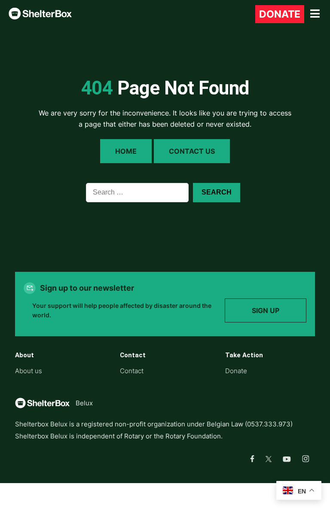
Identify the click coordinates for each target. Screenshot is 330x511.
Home (126, 151)
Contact (132, 371)
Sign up (265, 310)
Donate (279, 14)
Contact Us (192, 151)
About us (28, 371)
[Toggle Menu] (315, 14)
